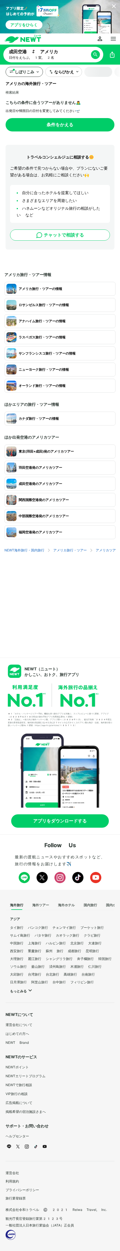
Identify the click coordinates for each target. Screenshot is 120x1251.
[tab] (17, 905)
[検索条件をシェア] (112, 54)
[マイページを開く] (100, 39)
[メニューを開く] (113, 39)
